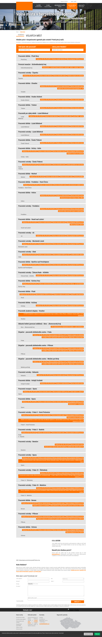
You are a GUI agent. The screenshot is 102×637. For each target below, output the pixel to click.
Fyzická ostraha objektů (21, 619)
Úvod (17, 32)
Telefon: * (52, 581)
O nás (48, 5)
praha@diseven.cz (44, 624)
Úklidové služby (19, 627)
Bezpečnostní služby (20, 617)
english (75, 1)
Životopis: (17, 583)
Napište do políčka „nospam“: (32, 597)
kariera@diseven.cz (56, 554)
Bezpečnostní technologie (19, 625)
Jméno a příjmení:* (19, 578)
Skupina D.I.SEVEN (64, 1)
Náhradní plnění (60, 5)
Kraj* (52, 578)
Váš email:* (18, 581)
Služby (38, 5)
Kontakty (82, 5)
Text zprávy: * (18, 586)
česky (72, 1)
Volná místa (72, 5)
